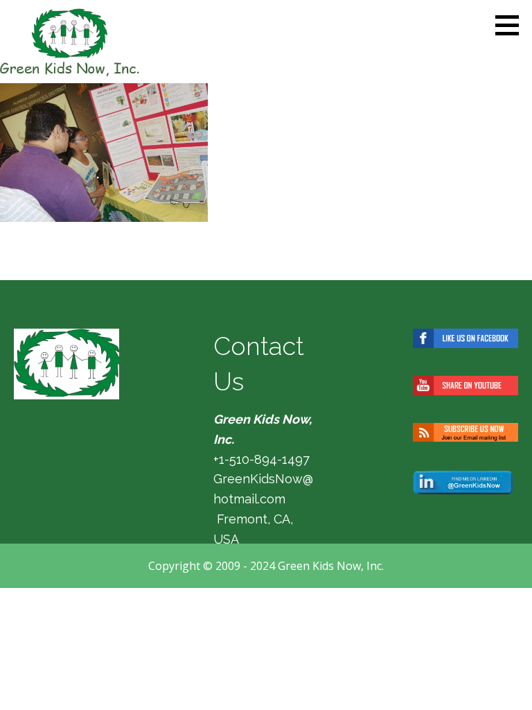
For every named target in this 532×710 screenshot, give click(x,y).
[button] (512, 25)
